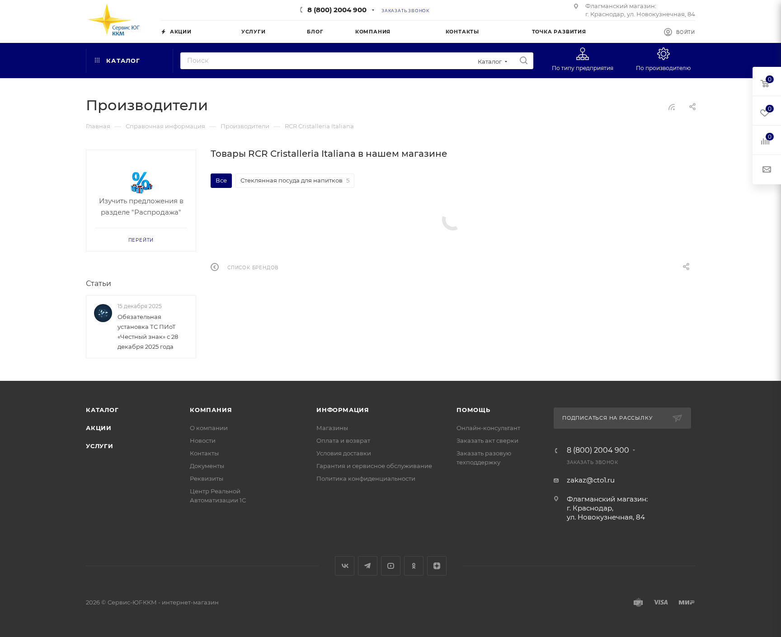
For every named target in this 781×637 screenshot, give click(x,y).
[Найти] (523, 60)
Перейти (141, 240)
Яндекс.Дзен (437, 566)
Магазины (332, 427)
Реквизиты (206, 478)
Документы (207, 465)
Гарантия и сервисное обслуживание (374, 465)
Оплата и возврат (343, 440)
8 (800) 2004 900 (337, 9)
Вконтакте (344, 566)
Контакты (204, 453)
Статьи (98, 283)
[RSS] (671, 107)
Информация (342, 409)
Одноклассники (413, 566)
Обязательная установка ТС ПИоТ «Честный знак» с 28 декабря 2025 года (148, 331)
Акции (99, 427)
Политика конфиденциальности (365, 478)
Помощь (473, 409)
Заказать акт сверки (487, 440)
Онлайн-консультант (488, 427)
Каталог (102, 409)
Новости (203, 440)
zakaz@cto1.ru (591, 480)
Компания (211, 409)
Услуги (99, 446)
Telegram (367, 566)
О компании (209, 427)
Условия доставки (343, 453)
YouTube (390, 566)
